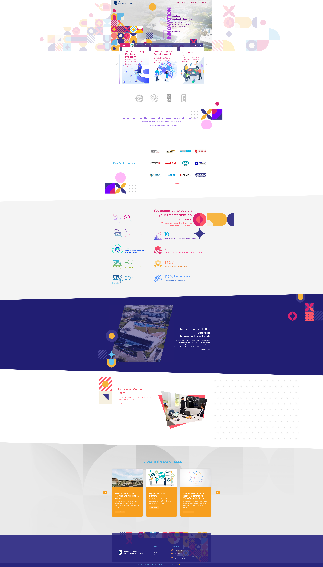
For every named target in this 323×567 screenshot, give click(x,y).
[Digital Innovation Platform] (127, 478)
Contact (203, 2)
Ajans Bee (181, 564)
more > (207, 356)
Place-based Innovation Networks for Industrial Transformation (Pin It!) (160, 495)
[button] (105, 492)
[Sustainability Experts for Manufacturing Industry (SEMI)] (195, 478)
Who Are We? (181, 2)
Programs (193, 2)
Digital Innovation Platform (123, 494)
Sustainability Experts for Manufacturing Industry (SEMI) (195, 495)
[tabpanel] (178, 163)
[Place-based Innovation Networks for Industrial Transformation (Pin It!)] (161, 478)
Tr (210, 2)
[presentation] (175, 183)
